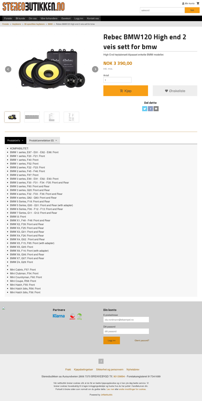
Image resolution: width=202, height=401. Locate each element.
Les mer (111, 389)
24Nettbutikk (107, 394)
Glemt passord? (142, 340)
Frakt (68, 369)
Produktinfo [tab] (13, 140)
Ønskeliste (176, 90)
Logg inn (78, 18)
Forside (8, 18)
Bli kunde (20, 18)
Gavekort (66, 18)
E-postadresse (110, 314)
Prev (11, 68)
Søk (192, 10)
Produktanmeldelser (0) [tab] (41, 140)
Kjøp (128, 90)
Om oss (33, 18)
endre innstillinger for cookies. (132, 389)
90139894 (119, 376)
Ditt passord (109, 326)
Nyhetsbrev (133, 369)
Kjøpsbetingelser (83, 369)
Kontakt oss (93, 18)
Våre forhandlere (49, 18)
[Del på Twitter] (144, 108)
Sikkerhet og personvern (109, 369)
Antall (106, 75)
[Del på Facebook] (150, 108)
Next (98, 68)
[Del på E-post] (156, 108)
